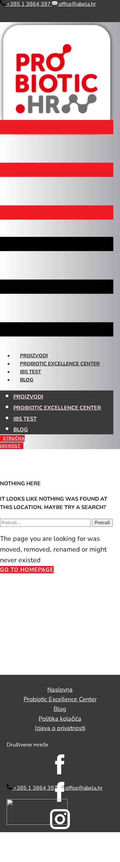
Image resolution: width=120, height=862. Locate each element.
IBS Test (30, 371)
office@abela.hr (76, 4)
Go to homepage (27, 569)
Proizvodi (34, 355)
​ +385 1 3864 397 (28, 4)
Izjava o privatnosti (60, 728)
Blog (26, 379)
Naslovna (60, 690)
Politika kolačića (60, 719)
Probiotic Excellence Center (60, 363)
